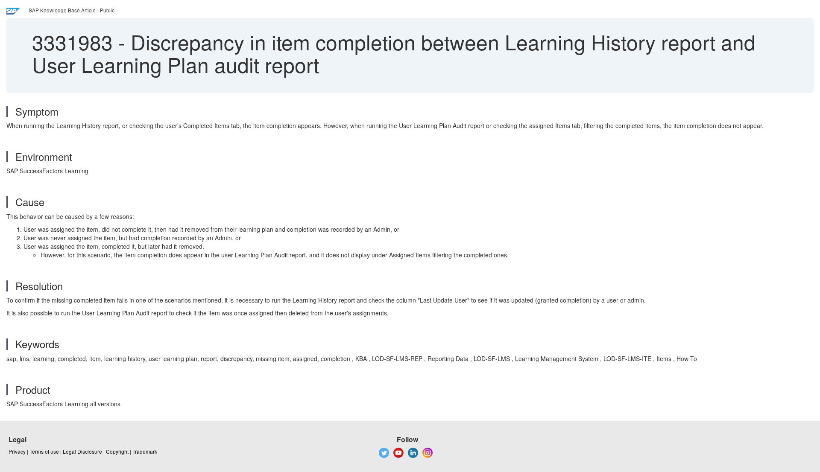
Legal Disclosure (82, 451)
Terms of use (44, 451)
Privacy (17, 451)
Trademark (144, 451)
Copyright (117, 451)
